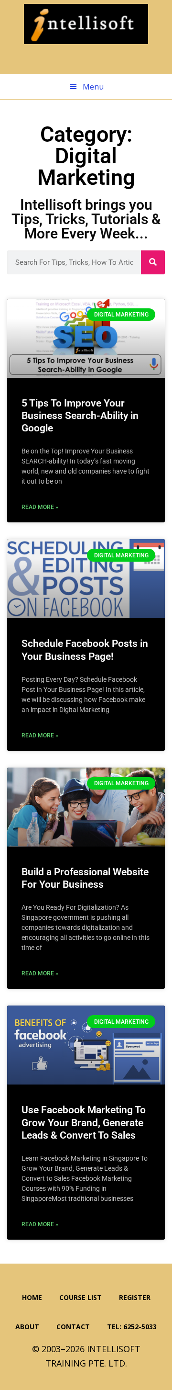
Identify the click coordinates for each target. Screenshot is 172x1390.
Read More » (40, 507)
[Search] (153, 262)
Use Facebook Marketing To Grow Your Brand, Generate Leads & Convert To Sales (84, 1122)
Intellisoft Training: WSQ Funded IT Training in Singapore (86, 24)
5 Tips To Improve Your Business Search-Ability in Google (80, 415)
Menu (93, 86)
